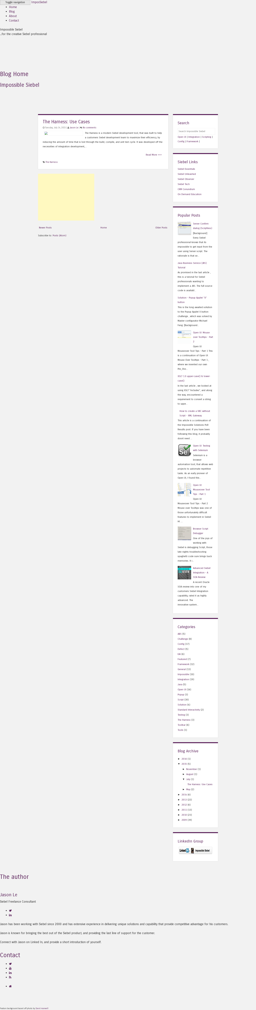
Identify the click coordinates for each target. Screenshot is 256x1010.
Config (181, 141)
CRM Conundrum (186, 189)
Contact (14, 20)
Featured (182, 659)
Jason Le (74, 127)
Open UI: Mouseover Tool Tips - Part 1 (201, 489)
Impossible (183, 674)
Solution (182, 704)
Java (180, 684)
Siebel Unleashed (187, 174)
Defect (181, 649)
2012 (184, 804)
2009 (184, 819)
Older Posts (161, 227)
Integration (194, 136)
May (188, 789)
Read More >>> (154, 154)
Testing (181, 714)
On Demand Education (189, 194)
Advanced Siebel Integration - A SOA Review (201, 572)
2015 (184, 763)
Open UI (182, 136)
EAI (179, 654)
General (182, 669)
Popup (181, 694)
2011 (184, 809)
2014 (184, 794)
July (188, 779)
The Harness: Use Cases (66, 122)
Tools (180, 730)
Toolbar (182, 724)
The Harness (52, 162)
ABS (180, 633)
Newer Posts (45, 227)
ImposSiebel (39, 2)
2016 (184, 758)
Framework (192, 141)
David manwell (42, 1008)
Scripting (206, 136)
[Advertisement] (66, 197)
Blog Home (14, 74)
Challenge (183, 638)
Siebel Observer (186, 179)
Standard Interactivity (189, 709)
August (189, 774)
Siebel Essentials (186, 169)
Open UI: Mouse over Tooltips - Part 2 (203, 337)
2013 (184, 799)
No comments (89, 127)
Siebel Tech (184, 184)
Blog (12, 11)
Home (13, 7)
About (13, 16)
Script (181, 699)
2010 (184, 814)
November (191, 769)
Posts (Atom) (59, 235)
